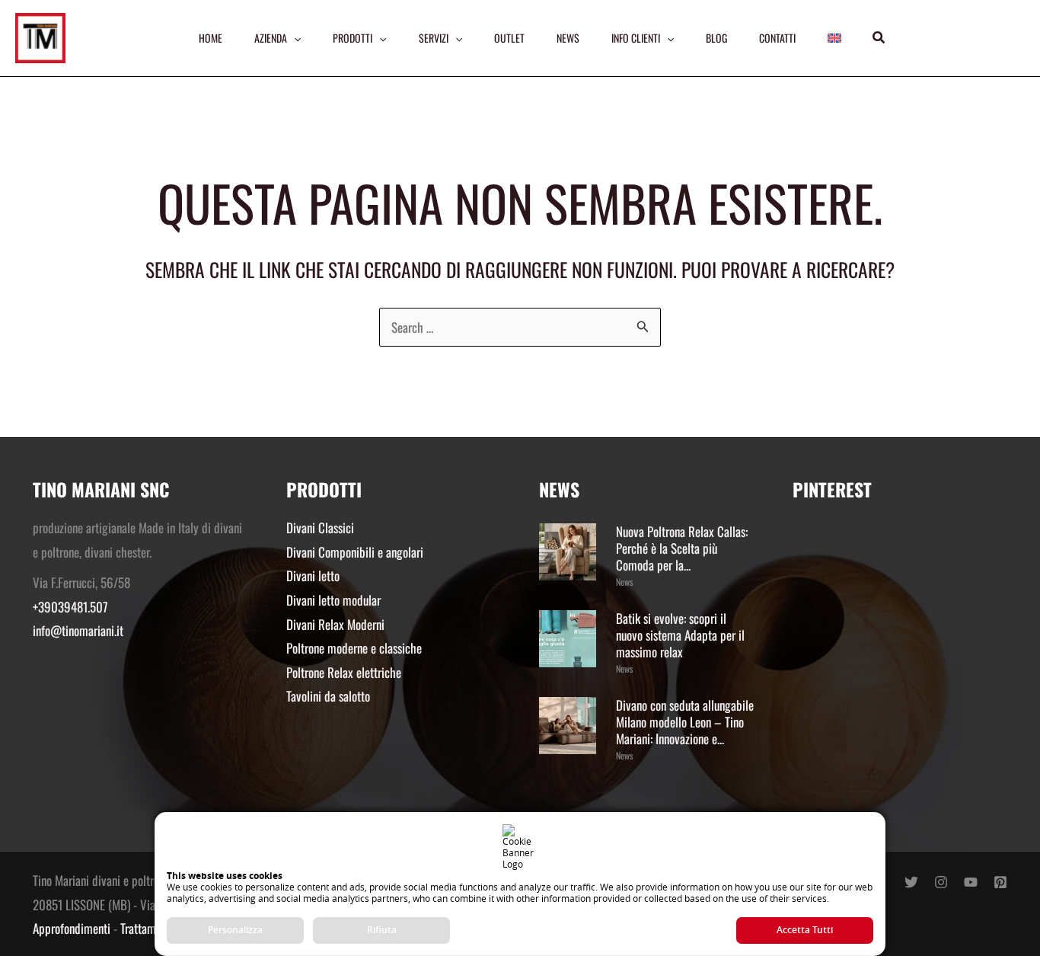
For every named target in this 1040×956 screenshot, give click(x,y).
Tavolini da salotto (328, 695)
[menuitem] (834, 38)
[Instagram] (941, 882)
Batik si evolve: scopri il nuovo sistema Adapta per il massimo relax (680, 635)
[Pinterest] (1000, 882)
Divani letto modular (333, 599)
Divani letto (313, 575)
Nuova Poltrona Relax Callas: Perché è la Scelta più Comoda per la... (682, 548)
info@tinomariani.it (78, 630)
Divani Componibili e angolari (354, 551)
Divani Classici (320, 527)
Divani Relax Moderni (335, 624)
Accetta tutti (805, 929)
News (624, 581)
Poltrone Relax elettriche (343, 672)
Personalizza (235, 929)
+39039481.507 (70, 606)
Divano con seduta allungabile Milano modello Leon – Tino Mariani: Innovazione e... (685, 721)
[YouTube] (971, 882)
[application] (294, 38)
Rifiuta (382, 929)
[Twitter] (911, 882)
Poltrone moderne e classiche (354, 647)
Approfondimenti (71, 928)
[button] (879, 38)
